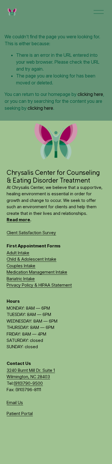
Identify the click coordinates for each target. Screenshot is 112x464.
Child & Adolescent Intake (31, 259)
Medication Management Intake (37, 272)
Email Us (15, 402)
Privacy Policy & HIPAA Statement (39, 285)
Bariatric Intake (21, 278)
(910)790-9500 (28, 383)
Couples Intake (21, 265)
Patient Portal (20, 413)
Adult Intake (18, 252)
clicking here (90, 94)
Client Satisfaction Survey (31, 232)
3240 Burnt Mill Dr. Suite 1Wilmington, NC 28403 (31, 373)
